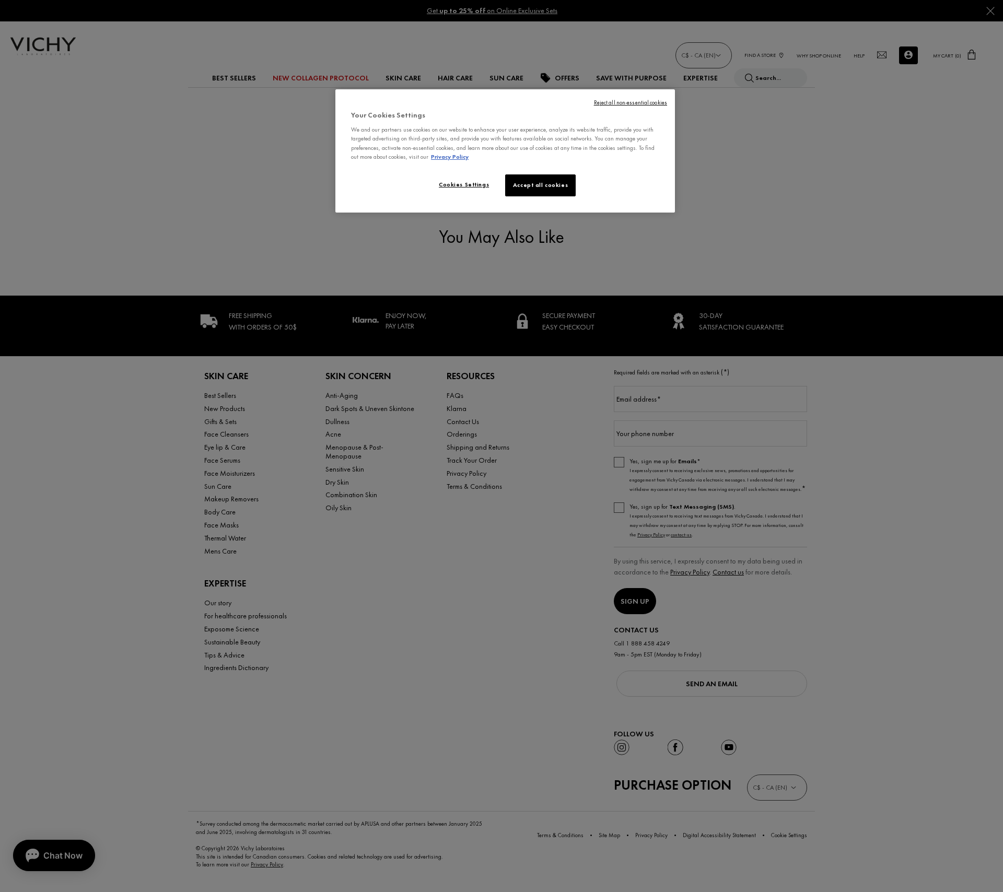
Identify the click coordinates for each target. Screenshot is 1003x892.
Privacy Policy (450, 156)
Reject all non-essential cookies (630, 102)
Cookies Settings (464, 184)
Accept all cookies (540, 185)
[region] (505, 151)
